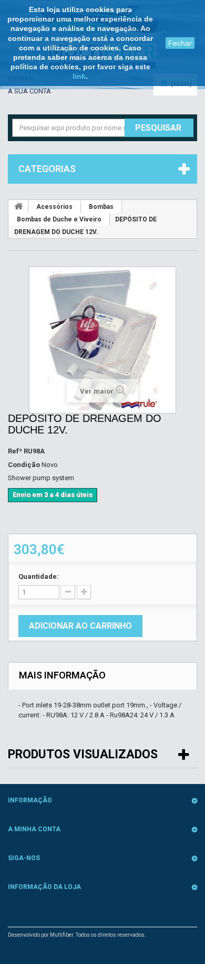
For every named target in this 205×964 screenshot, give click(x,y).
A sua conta (29, 91)
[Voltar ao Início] (18, 206)
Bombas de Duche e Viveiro (59, 219)
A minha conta (34, 829)
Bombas (101, 206)
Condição (24, 465)
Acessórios (54, 206)
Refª (15, 451)
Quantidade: (38, 576)
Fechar (180, 43)
